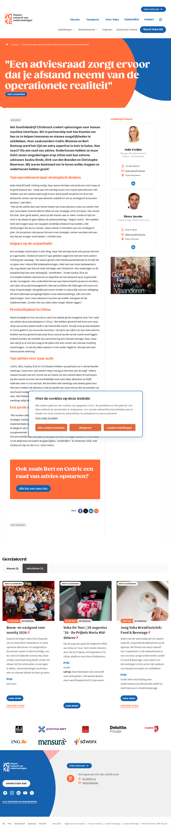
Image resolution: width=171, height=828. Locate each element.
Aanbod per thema (126, 29)
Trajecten (107, 29)
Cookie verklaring (112, 823)
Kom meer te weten (46, 418)
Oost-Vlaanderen (18, 525)
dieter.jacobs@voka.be (135, 234)
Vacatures (92, 19)
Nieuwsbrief (20, 823)
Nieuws (75, 19)
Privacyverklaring (95, 823)
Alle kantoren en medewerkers (20, 801)
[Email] (96, 511)
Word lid (42, 823)
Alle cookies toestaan (51, 427)
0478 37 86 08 (131, 229)
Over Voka (112, 19)
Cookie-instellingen (119, 427)
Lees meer (16, 698)
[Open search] (162, 19)
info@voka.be (90, 782)
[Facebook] (80, 511)
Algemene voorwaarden (75, 823)
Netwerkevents (86, 29)
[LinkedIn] (91, 511)
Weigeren (85, 427)
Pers (10, 823)
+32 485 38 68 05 (132, 166)
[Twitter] (85, 511)
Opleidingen (65, 29)
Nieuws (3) (13, 568)
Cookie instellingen (131, 823)
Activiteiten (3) (35, 568)
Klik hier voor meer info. (33, 488)
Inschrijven (16, 705)
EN (4, 823)
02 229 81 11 (89, 778)
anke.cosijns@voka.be (135, 170)
